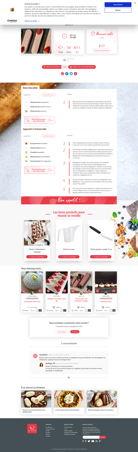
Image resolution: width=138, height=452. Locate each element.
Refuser (118, 10)
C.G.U (65, 429)
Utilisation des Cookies (69, 434)
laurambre (43, 355)
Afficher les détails (31, 21)
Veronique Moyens (32, 296)
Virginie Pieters (106, 296)
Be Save (47, 434)
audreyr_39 (81, 296)
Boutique (48, 432)
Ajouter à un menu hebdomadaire (83, 67)
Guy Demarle (49, 427)
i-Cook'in (48, 436)
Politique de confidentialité (70, 432)
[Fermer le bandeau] (135, 3)
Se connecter (61, 332)
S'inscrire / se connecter (58, 449)
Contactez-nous (68, 427)
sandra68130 (56, 296)
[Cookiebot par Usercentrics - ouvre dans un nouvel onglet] (12, 21)
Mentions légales (68, 430)
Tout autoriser (118, 4)
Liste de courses (49, 95)
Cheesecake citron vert (32, 302)
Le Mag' (47, 430)
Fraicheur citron (106, 302)
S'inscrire (75, 332)
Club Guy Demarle (50, 429)
